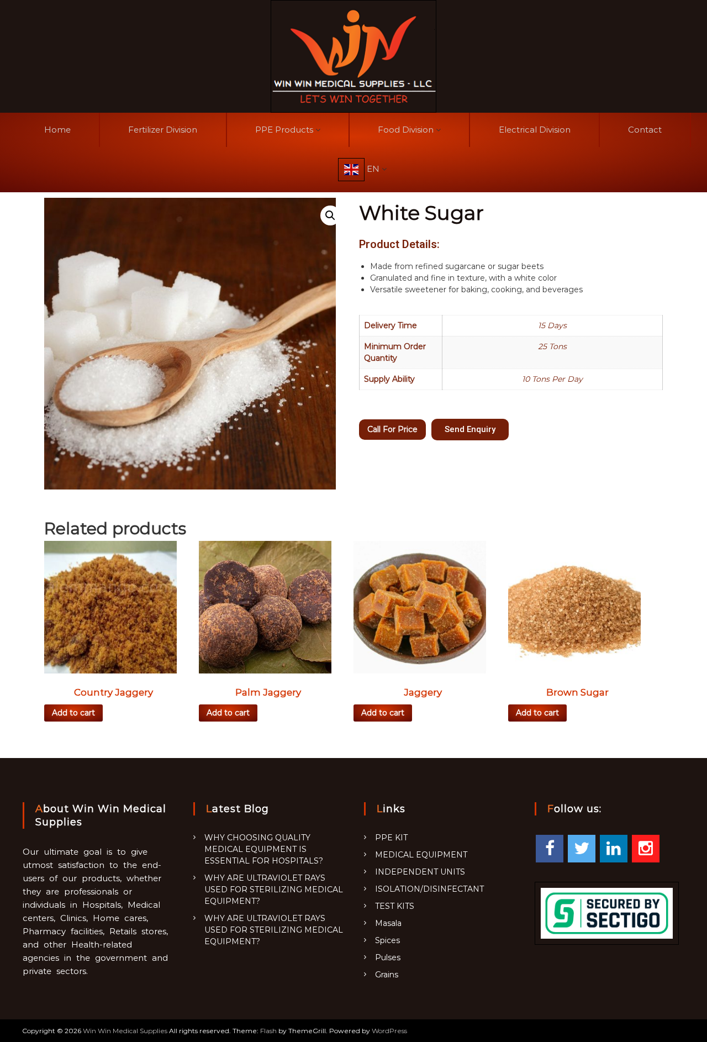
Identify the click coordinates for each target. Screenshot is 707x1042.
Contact (645, 129)
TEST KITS (394, 906)
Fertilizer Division (162, 129)
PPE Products (284, 129)
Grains (386, 975)
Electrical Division (535, 129)
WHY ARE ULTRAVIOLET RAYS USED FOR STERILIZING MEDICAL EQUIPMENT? (273, 889)
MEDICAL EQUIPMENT (421, 855)
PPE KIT (391, 838)
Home (57, 129)
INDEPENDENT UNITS (420, 872)
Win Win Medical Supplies (125, 1031)
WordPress (389, 1031)
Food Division (406, 129)
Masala (388, 923)
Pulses (387, 957)
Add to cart (73, 713)
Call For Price (392, 429)
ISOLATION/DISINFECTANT (429, 889)
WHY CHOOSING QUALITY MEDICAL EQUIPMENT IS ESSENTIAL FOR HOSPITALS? (263, 849)
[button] (470, 429)
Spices (387, 940)
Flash (268, 1031)
